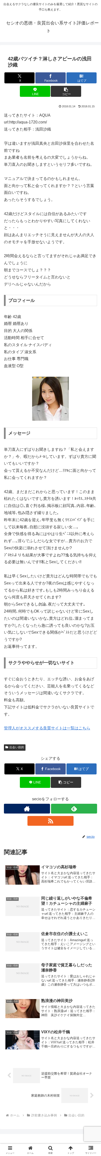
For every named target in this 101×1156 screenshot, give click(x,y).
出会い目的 (16, 747)
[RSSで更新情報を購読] (50, 821)
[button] (66, 91)
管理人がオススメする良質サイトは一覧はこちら (47, 728)
